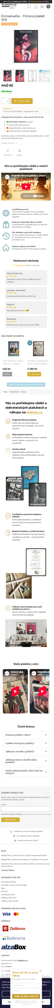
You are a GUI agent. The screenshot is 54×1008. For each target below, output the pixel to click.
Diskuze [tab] (23, 392)
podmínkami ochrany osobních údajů (37, 814)
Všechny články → (8, 870)
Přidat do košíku (23, 101)
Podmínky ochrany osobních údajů (14, 885)
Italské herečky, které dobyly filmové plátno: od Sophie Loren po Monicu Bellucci (25, 865)
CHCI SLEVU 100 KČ (26, 996)
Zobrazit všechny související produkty (26, 385)
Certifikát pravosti (8, 894)
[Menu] (48, 6)
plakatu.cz (34, 412)
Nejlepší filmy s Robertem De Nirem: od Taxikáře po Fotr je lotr (24, 859)
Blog (3, 888)
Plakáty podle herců (8, 898)
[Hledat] (29, 6)
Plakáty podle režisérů (9, 901)
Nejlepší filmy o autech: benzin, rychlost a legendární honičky (24, 855)
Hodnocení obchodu (26, 260)
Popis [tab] (5, 392)
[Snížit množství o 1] (10, 102)
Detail (7, 374)
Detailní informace (8, 143)
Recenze (4, 891)
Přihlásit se (10, 820)
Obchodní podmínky (8, 882)
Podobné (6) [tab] (14, 392)
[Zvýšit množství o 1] (10, 99)
